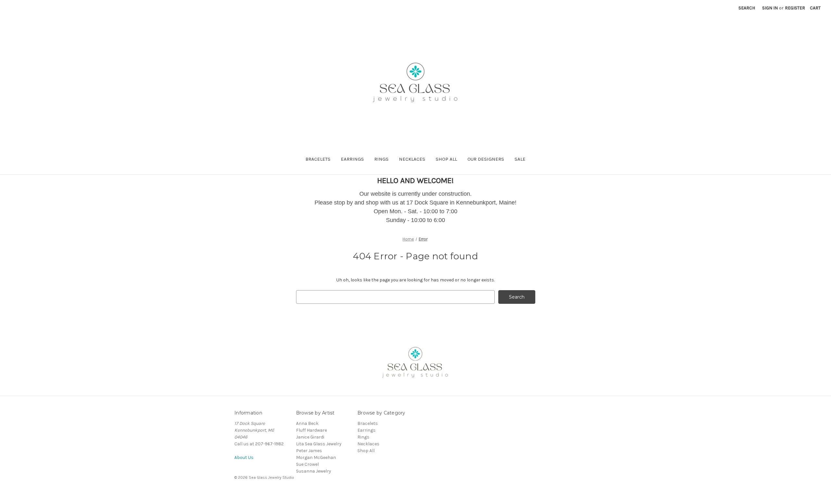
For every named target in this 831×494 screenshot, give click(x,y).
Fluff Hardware (311, 430)
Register (795, 8)
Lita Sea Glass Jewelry (318, 444)
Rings (381, 159)
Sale (520, 159)
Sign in (770, 8)
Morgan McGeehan (316, 457)
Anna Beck (307, 423)
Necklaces (412, 159)
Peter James (309, 450)
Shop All (446, 159)
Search (746, 8)
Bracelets (317, 159)
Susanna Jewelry (313, 471)
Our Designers (485, 159)
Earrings (352, 159)
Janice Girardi (310, 437)
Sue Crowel (307, 464)
